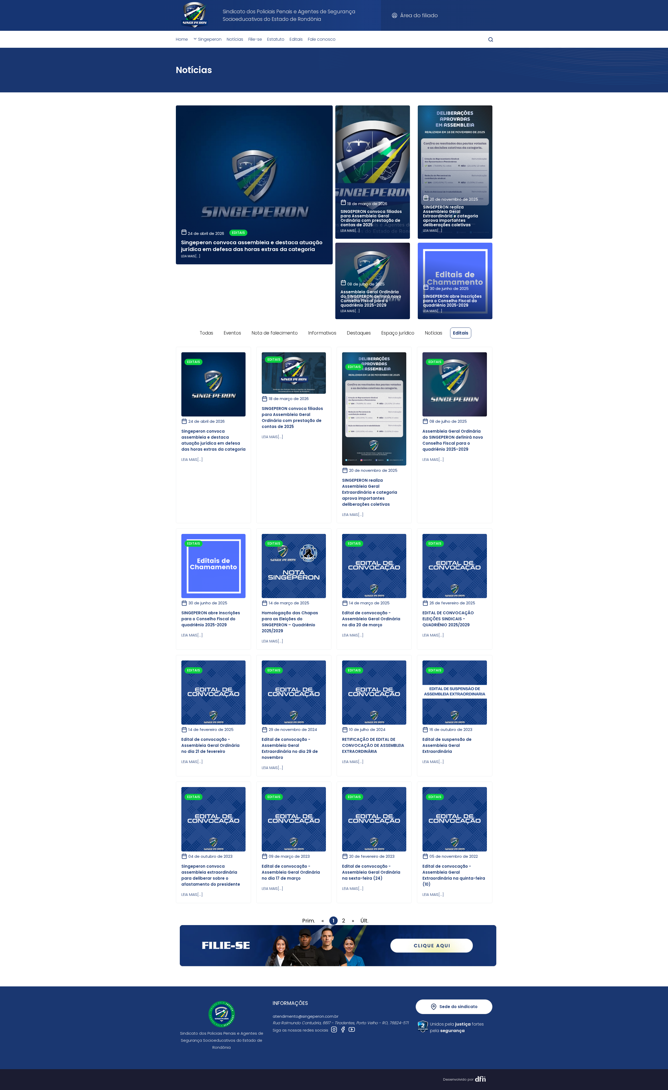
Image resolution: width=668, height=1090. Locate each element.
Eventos (232, 333)
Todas (206, 333)
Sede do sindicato (458, 1006)
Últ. (364, 920)
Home (182, 39)
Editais (296, 39)
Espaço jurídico (397, 333)
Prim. (308, 920)
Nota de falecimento (275, 333)
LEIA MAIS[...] (190, 256)
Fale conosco (322, 39)
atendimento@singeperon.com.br (305, 1016)
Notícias (235, 39)
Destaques (359, 333)
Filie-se (255, 39)
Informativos (322, 333)
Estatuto (275, 39)
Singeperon (209, 39)
